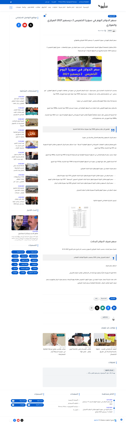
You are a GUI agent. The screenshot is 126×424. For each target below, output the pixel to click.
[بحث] (11, 7)
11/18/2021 (21, 108)
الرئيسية (86, 7)
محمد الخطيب (32, 272)
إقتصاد (15, 256)
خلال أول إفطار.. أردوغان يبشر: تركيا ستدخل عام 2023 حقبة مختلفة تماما (18, 202)
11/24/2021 (21, 152)
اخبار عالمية (70, 7)
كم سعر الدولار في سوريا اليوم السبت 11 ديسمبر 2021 (97, 403)
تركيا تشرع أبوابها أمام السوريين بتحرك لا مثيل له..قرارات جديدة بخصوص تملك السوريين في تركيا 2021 (18, 135)
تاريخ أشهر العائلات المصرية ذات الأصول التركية (18, 124)
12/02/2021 (21, 164)
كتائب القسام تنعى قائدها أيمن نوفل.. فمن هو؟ (80, 350)
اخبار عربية (62, 7)
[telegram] (11, 2)
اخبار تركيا (79, 7)
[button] (108, 308)
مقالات (38, 7)
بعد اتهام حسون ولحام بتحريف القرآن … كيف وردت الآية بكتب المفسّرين (18, 157)
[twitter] (30, 25)
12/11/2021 (109, 400)
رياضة (24, 7)
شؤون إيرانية (25, 268)
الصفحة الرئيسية (73, 400)
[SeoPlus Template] (115, 420)
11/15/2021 (21, 141)
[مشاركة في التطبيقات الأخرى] (91, 308)
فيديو (15, 268)
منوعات (18, 7)
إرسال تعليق (109, 370)
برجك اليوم (25, 260)
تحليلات (54, 7)
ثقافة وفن (30, 7)
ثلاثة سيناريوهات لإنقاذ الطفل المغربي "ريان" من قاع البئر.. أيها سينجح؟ (18, 179)
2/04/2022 (21, 97)
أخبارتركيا (24, 256)
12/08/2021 (21, 119)
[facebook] (18, 25)
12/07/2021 (109, 407)
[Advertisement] (24, 58)
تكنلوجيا (34, 264)
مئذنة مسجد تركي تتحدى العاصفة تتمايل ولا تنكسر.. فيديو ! (18, 168)
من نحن (47, 2)
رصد (49, 7)
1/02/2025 (35, 231)
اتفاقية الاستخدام (84, 2)
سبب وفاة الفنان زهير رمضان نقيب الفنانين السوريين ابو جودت (18, 112)
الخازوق (44, 7)
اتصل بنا (54, 2)
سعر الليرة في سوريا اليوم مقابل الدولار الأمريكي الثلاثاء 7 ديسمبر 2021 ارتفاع (97, 411)
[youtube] (24, 25)
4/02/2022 (21, 197)
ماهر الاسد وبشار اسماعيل (28, 234)
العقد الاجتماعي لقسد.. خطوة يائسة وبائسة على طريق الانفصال (106, 351)
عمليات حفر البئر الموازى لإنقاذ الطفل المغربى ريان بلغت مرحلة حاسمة (18, 101)
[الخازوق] (104, 5)
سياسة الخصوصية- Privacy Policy (67, 2)
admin (110, 30)
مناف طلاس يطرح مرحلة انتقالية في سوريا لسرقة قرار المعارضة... (54, 351)
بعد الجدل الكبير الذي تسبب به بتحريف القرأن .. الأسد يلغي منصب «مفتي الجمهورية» (18, 146)
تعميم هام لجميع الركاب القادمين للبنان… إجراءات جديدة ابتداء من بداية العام (18, 191)
